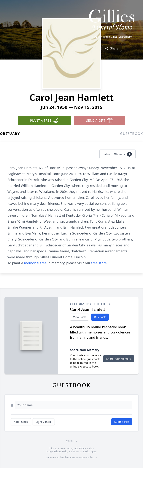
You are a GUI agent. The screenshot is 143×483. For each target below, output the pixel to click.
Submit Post (121, 421)
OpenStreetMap (75, 457)
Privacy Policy (61, 451)
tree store (99, 263)
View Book (79, 317)
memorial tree (35, 263)
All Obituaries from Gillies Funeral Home (112, 36)
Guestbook (131, 133)
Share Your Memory (118, 358)
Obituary (10, 133)
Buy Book (100, 317)
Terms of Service (81, 451)
